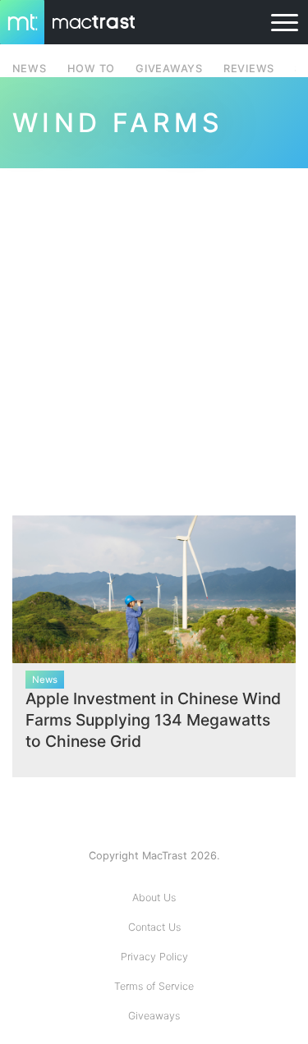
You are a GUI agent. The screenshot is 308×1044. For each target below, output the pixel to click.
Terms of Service (154, 986)
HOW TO (91, 68)
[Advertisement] (154, 332)
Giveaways (154, 1016)
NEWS (29, 68)
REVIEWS (248, 68)
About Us (154, 897)
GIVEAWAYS (169, 68)
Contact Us (154, 927)
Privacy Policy (154, 956)
